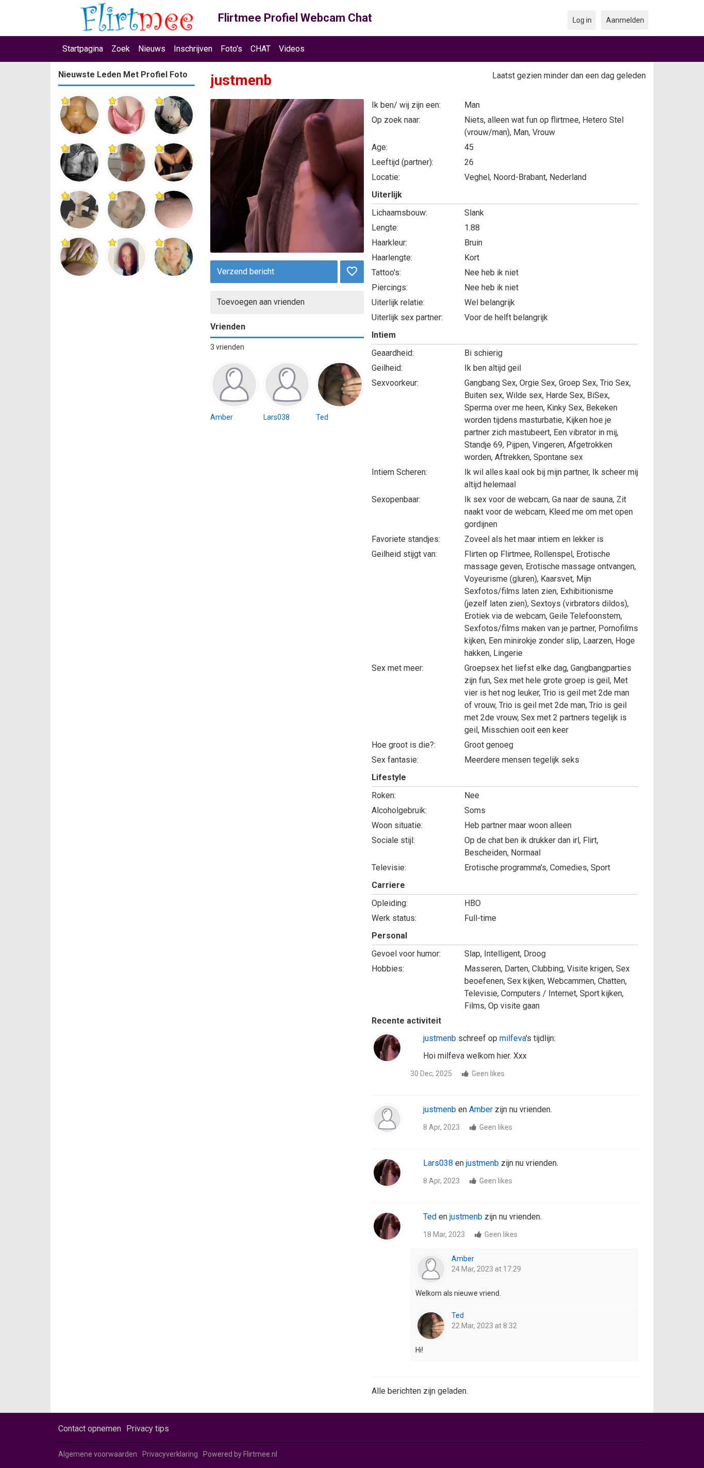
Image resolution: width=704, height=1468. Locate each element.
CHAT (260, 49)
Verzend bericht (245, 271)
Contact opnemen (89, 1428)
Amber (221, 417)
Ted (322, 417)
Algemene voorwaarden (97, 1454)
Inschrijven (193, 49)
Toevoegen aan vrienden (261, 302)
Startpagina (82, 49)
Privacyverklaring (170, 1454)
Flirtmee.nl (260, 1454)
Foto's (231, 49)
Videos (292, 49)
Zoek (120, 49)
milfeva (512, 1038)
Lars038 (276, 417)
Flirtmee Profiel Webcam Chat (295, 17)
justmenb (439, 1038)
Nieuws (151, 49)
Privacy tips (147, 1428)
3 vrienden (227, 347)
